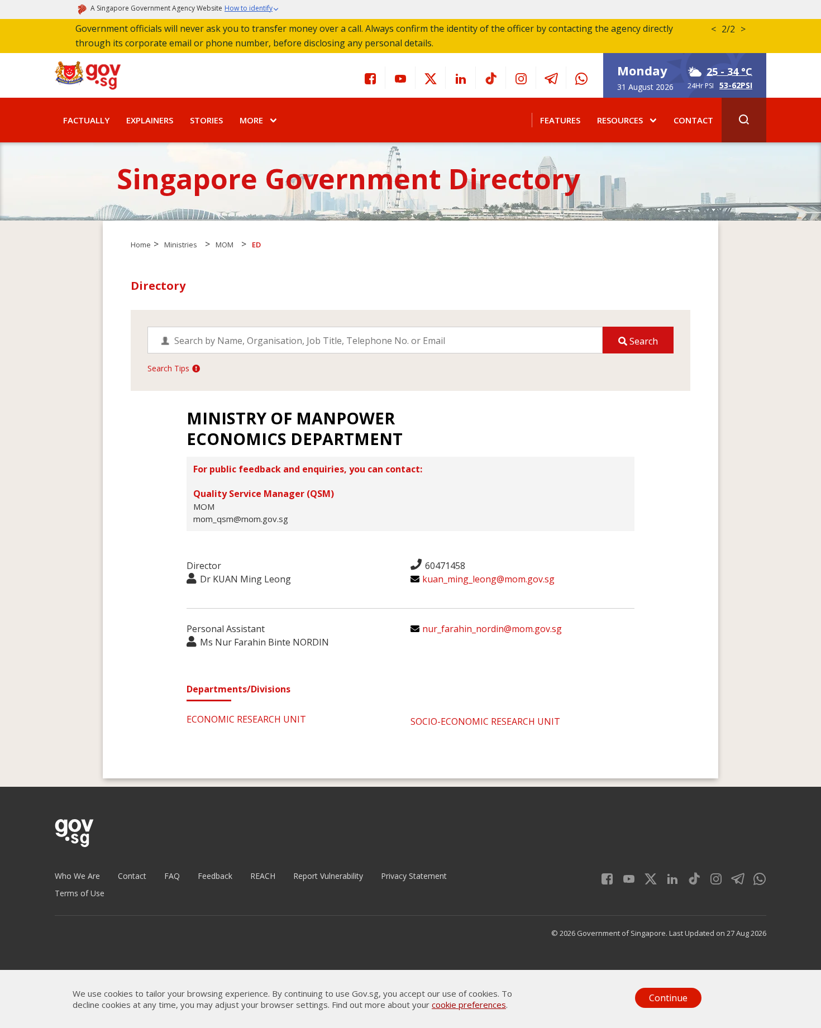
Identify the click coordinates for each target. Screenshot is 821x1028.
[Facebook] (370, 77)
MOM (224, 245)
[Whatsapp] (581, 77)
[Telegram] (551, 77)
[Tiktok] (491, 77)
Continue (668, 998)
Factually (86, 120)
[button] (252, 9)
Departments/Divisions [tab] (238, 689)
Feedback (215, 876)
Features (560, 120)
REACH (262, 876)
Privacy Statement (414, 876)
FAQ (172, 876)
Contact (693, 120)
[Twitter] (431, 77)
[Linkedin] (461, 77)
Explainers (149, 120)
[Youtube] (400, 77)
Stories (206, 120)
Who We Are (77, 876)
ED (256, 245)
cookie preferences (469, 1004)
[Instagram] (521, 77)
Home (141, 245)
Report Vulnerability (328, 876)
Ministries (180, 245)
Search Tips (168, 368)
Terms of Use (79, 893)
